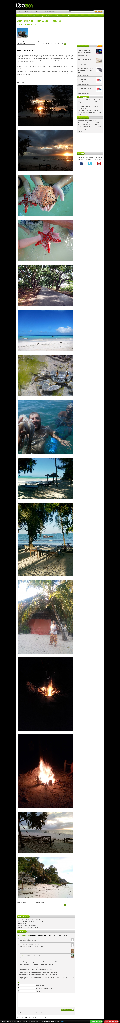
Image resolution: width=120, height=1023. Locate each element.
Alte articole (84, 118)
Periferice (48, 16)
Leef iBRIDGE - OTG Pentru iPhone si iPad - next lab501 (39, 964)
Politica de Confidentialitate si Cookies (39, 1017)
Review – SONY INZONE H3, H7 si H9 (29, 927)
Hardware (63, 16)
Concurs (44, 11)
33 (58, 43)
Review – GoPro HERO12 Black (27, 925)
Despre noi (52, 11)
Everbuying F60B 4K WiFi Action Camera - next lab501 (38, 969)
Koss (21, 950)
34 (60, 43)
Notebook (35, 16)
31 (53, 43)
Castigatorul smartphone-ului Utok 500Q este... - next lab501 (40, 962)
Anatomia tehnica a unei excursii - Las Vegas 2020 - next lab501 (41, 974)
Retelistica (56, 16)
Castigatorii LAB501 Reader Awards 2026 (89, 127)
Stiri (25, 11)
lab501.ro (25, 6)
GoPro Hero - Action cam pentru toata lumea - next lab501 (39, 967)
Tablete (28, 16)
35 (62, 43)
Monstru (34, 27)
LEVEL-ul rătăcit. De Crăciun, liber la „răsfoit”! (90, 100)
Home (20, 11)
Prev (38, 43)
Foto (47, 27)
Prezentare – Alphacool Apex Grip (87, 120)
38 (69, 43)
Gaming (70, 16)
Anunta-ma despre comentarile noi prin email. (31, 1013)
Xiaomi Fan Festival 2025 (84, 59)
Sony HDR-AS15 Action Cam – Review (29, 919)
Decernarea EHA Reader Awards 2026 (88, 122)
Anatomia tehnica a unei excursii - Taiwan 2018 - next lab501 (40, 972)
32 (55, 43)
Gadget (50, 27)
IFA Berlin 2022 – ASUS (84, 88)
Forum (37, 11)
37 (67, 43)
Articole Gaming (85, 97)
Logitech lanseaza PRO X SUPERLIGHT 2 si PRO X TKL (85, 70)
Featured (44, 27)
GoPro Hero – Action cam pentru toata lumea (30, 921)
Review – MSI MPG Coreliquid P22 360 (89, 125)
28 (46, 43)
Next (73, 43)
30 (51, 43)
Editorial (31, 11)
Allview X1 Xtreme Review (25, 923)
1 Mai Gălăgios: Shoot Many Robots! (88, 110)
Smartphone (22, 16)
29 (48, 43)
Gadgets (42, 16)
